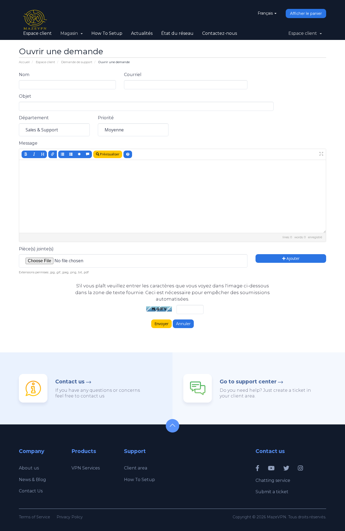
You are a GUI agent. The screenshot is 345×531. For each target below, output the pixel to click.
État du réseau (177, 33)
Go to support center (248, 382)
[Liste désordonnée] (62, 154)
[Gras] (26, 154)
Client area (135, 468)
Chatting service (273, 480)
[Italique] (34, 154)
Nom (24, 74)
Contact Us (31, 490)
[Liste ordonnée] (71, 154)
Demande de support (76, 62)
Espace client (37, 33)
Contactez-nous (219, 33)
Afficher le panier (306, 13)
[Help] (127, 154)
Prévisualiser (109, 154)
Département (34, 117)
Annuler (183, 323)
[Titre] (42, 154)
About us (29, 468)
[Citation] (87, 154)
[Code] (79, 154)
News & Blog (32, 479)
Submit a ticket (272, 491)
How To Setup (106, 33)
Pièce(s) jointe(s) (36, 248)
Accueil (24, 62)
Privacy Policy (70, 517)
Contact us (70, 382)
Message (28, 143)
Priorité (106, 117)
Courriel (133, 74)
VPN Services (85, 468)
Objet (25, 96)
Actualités (142, 33)
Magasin (70, 33)
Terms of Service (34, 517)
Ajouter (292, 258)
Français (266, 13)
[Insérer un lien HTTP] (52, 154)
